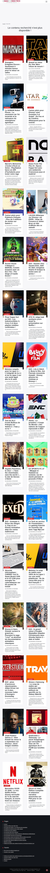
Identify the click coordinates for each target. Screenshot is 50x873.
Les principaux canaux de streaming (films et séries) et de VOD (17, 837)
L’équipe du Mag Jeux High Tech (11, 825)
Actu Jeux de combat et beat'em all (11, 850)
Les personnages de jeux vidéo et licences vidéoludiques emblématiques (19, 833)
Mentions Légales (7, 841)
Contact (5, 824)
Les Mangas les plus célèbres (10, 830)
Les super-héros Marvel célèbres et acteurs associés (15, 840)
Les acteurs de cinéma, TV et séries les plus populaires (15, 827)
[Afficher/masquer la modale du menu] (46, 2)
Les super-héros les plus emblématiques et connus (14, 838)
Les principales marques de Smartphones (13, 835)
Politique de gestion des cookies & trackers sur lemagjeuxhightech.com (19, 843)
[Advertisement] (25, 9)
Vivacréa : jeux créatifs (9, 852)
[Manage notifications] (47, 870)
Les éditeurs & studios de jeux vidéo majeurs (13, 828)
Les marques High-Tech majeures (11, 832)
